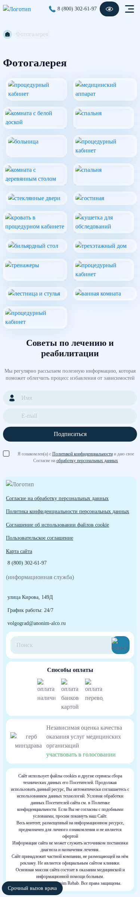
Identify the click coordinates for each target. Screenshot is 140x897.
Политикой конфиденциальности (82, 454)
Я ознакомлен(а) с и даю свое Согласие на (76, 454)
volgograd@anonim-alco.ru (36, 623)
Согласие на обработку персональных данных (57, 498)
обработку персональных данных (87, 460)
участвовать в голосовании (81, 754)
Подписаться (70, 434)
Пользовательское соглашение (39, 538)
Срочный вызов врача (32, 888)
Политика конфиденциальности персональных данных (67, 511)
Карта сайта (19, 551)
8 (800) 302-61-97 (77, 9)
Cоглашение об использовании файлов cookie (57, 525)
